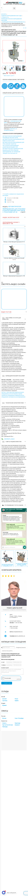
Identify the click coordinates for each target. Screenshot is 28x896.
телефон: (3, 665)
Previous (2, 50)
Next (25, 50)
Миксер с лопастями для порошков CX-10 (14, 242)
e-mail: (2, 662)
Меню (24, 4)
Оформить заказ (9, 439)
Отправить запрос (7, 683)
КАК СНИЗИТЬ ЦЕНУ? (9, 75)
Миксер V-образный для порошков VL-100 (14, 276)
